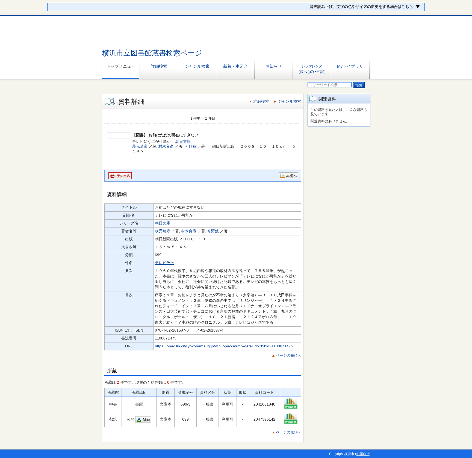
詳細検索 (159, 66)
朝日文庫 (183, 141)
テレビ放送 (164, 263)
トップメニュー (121, 66)
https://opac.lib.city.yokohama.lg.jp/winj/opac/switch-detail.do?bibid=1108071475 (224, 346)
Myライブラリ (350, 66)
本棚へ (291, 176)
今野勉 (190, 146)
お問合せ (362, 454)
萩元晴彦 (140, 146)
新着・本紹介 (235, 66)
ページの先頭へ (288, 355)
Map (146, 420)
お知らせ (274, 66)
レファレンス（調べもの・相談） (311, 69)
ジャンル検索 (197, 66)
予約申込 (123, 176)
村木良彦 (166, 146)
